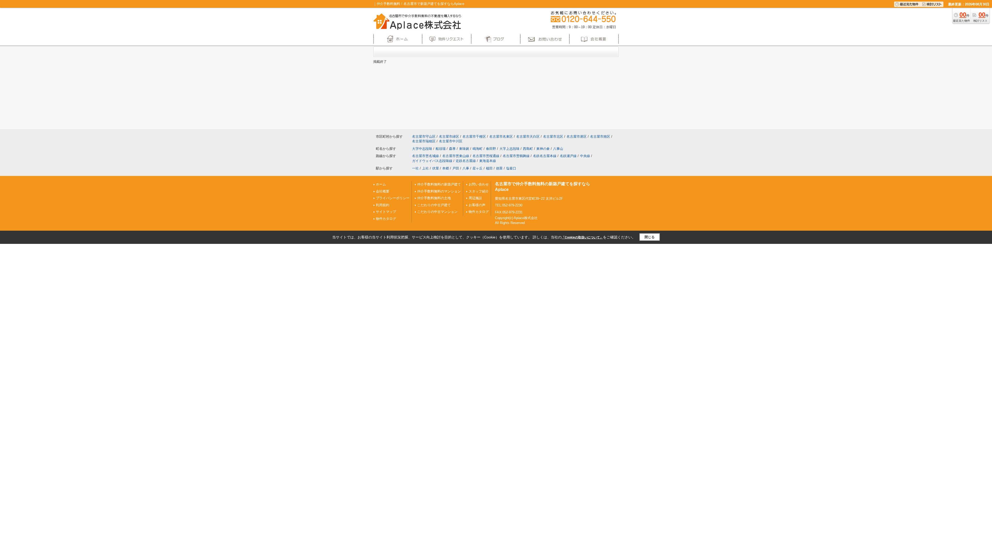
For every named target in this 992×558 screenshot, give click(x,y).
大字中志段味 (422, 149)
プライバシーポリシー (392, 198)
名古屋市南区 (600, 136)
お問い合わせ (479, 184)
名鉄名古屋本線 (544, 156)
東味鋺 (464, 149)
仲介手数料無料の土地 (434, 198)
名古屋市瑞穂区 (424, 141)
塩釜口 (511, 168)
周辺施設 (475, 198)
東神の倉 (543, 149)
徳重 (499, 168)
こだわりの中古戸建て (434, 205)
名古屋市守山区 (424, 136)
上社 (425, 168)
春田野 (491, 149)
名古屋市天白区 (528, 136)
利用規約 (382, 205)
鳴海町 (477, 149)
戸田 (455, 168)
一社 (415, 168)
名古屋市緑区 (449, 136)
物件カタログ (386, 219)
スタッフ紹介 (479, 191)
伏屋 (435, 168)
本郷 (445, 168)
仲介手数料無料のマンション (439, 191)
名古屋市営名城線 (425, 156)
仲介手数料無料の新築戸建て (439, 184)
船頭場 (441, 149)
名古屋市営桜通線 (485, 156)
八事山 (558, 149)
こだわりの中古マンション (437, 212)
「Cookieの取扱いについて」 (582, 237)
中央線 (585, 156)
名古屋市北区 (553, 136)
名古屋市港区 (577, 136)
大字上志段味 (509, 149)
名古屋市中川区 (450, 141)
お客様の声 (477, 205)
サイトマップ (386, 212)
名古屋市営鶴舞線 (516, 156)
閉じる (650, 237)
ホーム (381, 184)
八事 (465, 168)
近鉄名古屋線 (466, 161)
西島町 (528, 149)
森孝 (452, 149)
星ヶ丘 (477, 168)
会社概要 (382, 191)
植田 (489, 168)
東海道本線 (487, 161)
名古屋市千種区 (474, 136)
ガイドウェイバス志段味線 (432, 161)
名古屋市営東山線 (455, 156)
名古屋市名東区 (501, 136)
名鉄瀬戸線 (568, 156)
